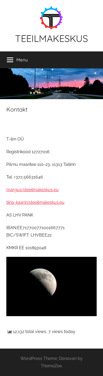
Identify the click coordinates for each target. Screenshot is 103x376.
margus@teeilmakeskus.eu (32, 189)
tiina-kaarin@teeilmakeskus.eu (35, 202)
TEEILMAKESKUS (51, 38)
